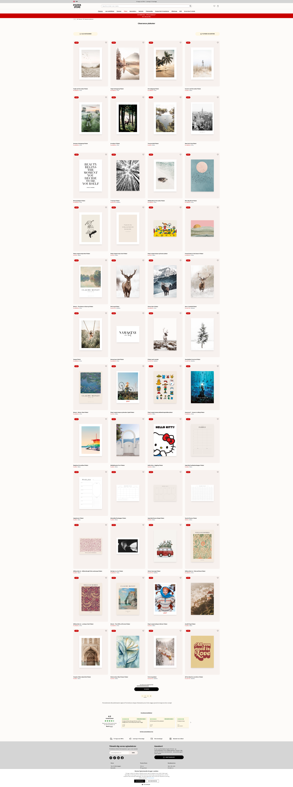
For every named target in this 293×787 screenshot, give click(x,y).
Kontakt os (170, 768)
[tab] (214, 6)
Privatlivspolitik (150, 778)
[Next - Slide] (190, 722)
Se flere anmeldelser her (146, 731)
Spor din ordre (171, 766)
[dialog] (146, 778)
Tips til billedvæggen (116, 766)
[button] (146, 784)
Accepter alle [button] (139, 781)
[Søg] (190, 6)
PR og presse (143, 768)
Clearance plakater (88, 19)
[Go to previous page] (142, 696)
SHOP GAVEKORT (170, 757)
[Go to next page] (150, 696)
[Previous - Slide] (119, 722)
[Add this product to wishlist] (106, 43)
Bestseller (113, 768)
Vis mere (146, 689)
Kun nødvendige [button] (152, 781)
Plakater (80, 19)
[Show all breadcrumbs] (75, 19)
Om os (142, 766)
